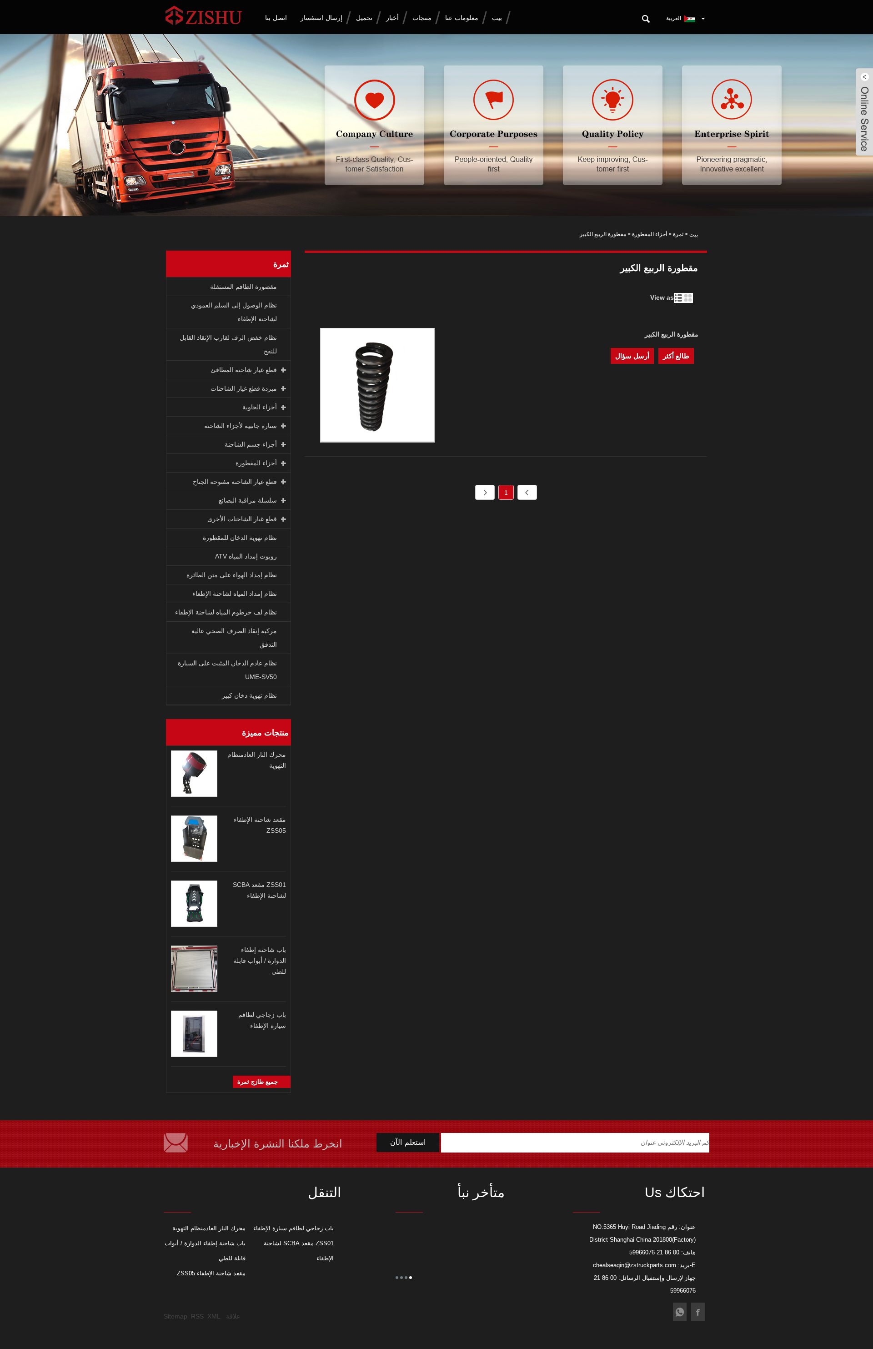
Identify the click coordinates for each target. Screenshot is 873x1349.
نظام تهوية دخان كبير (249, 695)
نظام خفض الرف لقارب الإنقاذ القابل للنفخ (228, 344)
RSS (197, 1316)
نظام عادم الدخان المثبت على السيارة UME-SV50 (227, 669)
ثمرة (678, 234)
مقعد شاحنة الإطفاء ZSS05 (211, 1273)
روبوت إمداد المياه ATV (246, 556)
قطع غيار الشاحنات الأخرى (242, 519)
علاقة (233, 1316)
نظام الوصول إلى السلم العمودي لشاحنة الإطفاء (234, 312)
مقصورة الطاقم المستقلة (243, 286)
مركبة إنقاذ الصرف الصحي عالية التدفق (234, 637)
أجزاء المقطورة (649, 234)
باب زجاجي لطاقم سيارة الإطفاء (293, 1228)
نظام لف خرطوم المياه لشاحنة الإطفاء (226, 612)
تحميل (364, 17)
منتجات (421, 17)
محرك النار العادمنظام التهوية (209, 1228)
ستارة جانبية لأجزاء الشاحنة (240, 425)
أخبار (392, 17)
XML (214, 1316)
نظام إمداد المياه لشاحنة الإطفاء (234, 593)
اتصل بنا (276, 17)
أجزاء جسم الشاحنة (251, 444)
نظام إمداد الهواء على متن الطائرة (231, 575)
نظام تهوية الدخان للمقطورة (240, 537)
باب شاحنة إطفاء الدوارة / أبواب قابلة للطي (259, 960)
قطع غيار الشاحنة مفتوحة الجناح (235, 481)
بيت (497, 17)
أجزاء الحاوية (259, 407)
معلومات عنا (461, 17)
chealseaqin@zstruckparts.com (634, 1265)
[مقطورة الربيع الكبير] (377, 387)
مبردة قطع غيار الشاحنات (244, 388)
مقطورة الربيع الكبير (671, 334)
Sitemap (175, 1316)
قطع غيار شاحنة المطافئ (244, 369)
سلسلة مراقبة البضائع (248, 500)
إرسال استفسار (321, 17)
